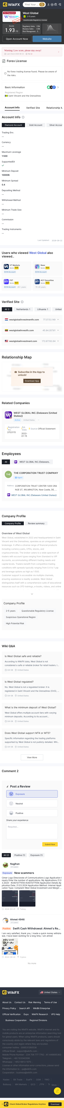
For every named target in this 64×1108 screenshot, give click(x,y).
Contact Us (19, 1002)
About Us (6, 1002)
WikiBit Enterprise (41, 1008)
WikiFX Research (40, 1014)
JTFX (41, 1084)
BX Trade (17, 1079)
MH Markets (21, 1084)
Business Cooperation (16, 1020)
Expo (26, 1014)
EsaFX (29, 1079)
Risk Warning (34, 1002)
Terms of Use (50, 1002)
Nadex (6, 1079)
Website (47, 38)
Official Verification (11, 1014)
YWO (47, 1079)
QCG (33, 1084)
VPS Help (55, 1014)
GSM (38, 1079)
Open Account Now (17, 38)
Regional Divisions (38, 1020)
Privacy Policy (9, 1008)
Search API (24, 1008)
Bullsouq (7, 1084)
